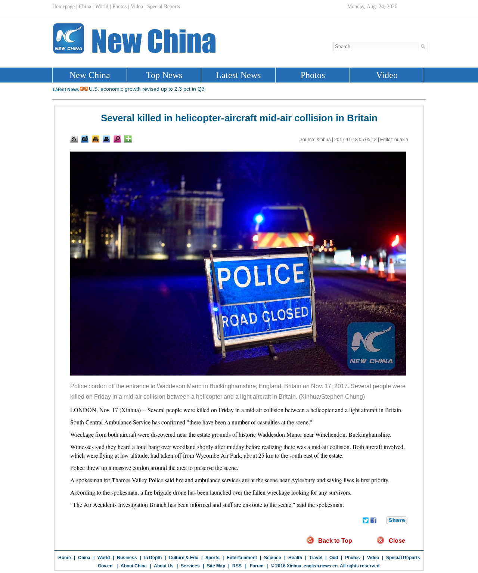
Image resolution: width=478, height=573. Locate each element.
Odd (333, 557)
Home (64, 557)
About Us (164, 566)
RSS (237, 566)
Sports (212, 557)
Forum (256, 566)
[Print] (95, 139)
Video (373, 557)
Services (190, 566)
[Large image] (117, 139)
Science (272, 557)
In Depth (153, 557)
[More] (128, 139)
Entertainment (242, 557)
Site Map (216, 566)
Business (127, 557)
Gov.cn (105, 566)
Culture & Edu (183, 557)
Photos (352, 557)
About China (134, 566)
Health (295, 557)
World (103, 557)
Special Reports (403, 557)
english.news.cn (321, 566)
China (84, 557)
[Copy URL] (106, 139)
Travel (315, 557)
